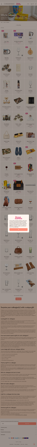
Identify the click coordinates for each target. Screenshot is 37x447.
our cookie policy (15, 226)
